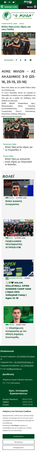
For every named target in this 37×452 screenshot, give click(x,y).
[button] (9, 7)
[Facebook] (5, 2)
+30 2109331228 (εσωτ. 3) (23, 362)
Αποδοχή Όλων (18, 436)
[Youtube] (13, 2)
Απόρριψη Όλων (18, 447)
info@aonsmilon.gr (14, 369)
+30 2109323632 (27, 366)
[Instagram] (9, 2)
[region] (18, 429)
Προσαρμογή (18, 442)
